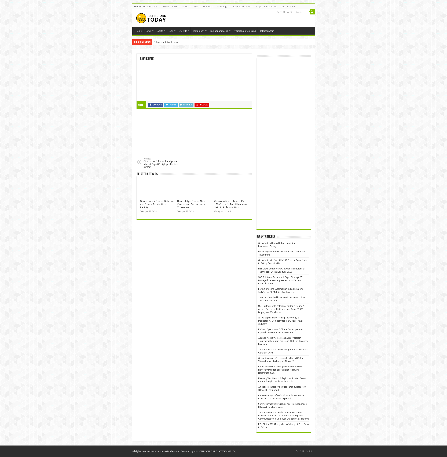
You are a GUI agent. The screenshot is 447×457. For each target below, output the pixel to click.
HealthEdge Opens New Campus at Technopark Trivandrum (191, 204)
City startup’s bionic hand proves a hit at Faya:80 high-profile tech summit (161, 163)
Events (185, 6)
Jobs (196, 6)
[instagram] (291, 12)
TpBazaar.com (287, 6)
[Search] (312, 11)
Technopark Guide (241, 6)
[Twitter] (284, 12)
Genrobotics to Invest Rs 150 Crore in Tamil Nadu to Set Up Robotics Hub (230, 204)
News (174, 6)
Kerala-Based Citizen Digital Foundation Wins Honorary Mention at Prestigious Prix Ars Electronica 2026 (280, 369)
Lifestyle (207, 6)
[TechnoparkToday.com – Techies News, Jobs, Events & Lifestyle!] (151, 18)
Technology (222, 6)
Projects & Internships (266, 6)
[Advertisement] (165, 134)
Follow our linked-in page (166, 42)
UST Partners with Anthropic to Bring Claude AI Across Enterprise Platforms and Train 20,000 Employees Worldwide (281, 309)
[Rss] (278, 12)
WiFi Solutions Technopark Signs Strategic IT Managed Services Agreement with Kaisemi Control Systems (280, 280)
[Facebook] (281, 12)
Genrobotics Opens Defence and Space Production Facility (157, 204)
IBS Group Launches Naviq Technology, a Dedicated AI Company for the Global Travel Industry (280, 320)
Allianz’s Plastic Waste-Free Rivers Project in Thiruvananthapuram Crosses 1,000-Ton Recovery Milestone (283, 341)
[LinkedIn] (287, 12)
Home (166, 6)
